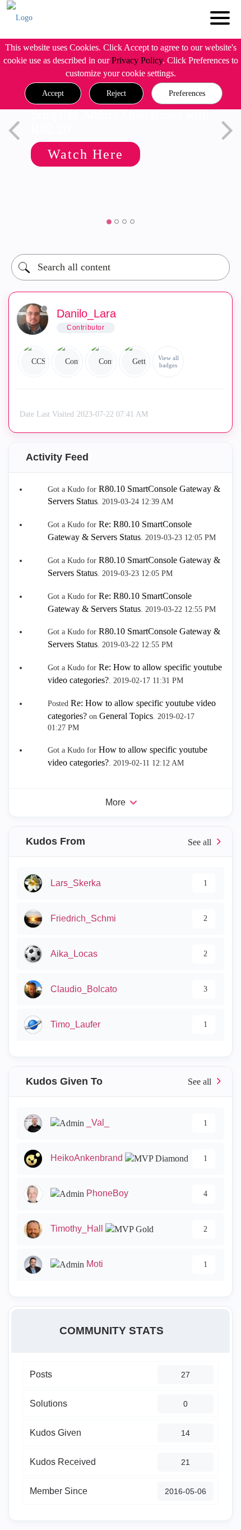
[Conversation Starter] (101, 362)
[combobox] (120, 267)
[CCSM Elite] (33, 362)
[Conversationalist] (67, 362)
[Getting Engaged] (134, 362)
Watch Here (67, 154)
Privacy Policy (137, 60)
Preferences (187, 93)
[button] (53, 93)
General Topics (126, 716)
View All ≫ (120, 841)
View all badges (168, 361)
